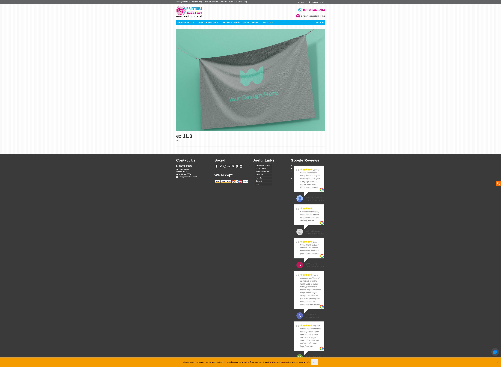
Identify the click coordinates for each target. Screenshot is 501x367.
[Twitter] (220, 166)
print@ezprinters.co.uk (188, 177)
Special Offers (250, 22)
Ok (314, 362)
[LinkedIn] (241, 166)
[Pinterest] (237, 166)
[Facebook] (216, 166)
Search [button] (320, 22)
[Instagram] (224, 166)
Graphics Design (231, 22)
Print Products (185, 22)
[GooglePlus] (229, 166)
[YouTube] (233, 166)
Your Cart (317, 2)
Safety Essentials (208, 22)
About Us (268, 22)
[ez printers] (199, 11)
